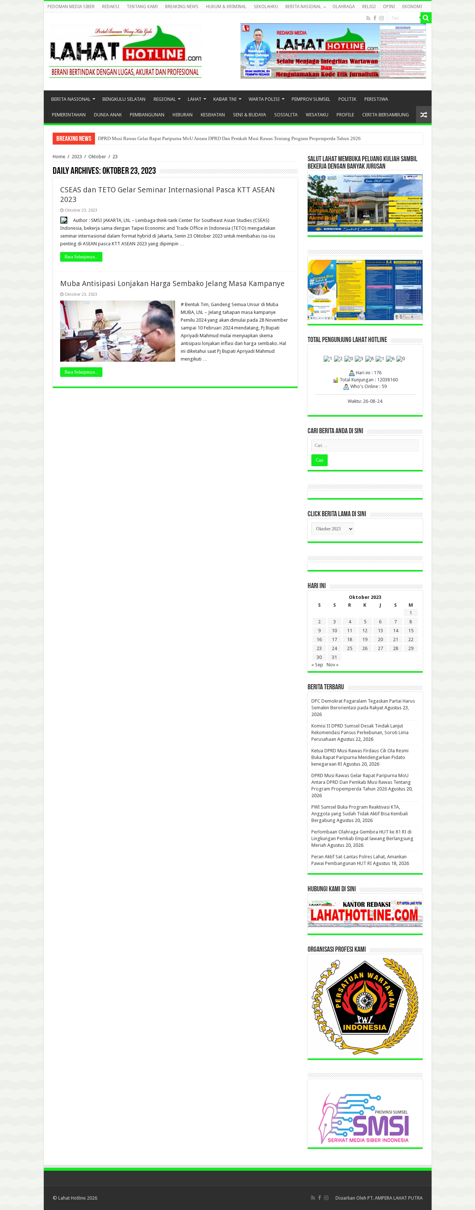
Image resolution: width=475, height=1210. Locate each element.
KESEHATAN (213, 114)
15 (410, 630)
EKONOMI (412, 6)
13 (380, 630)
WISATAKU (317, 114)
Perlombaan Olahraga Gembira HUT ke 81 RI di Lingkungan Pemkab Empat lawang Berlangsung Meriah (362, 838)
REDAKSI (110, 6)
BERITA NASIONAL (303, 6)
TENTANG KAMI (142, 6)
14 (395, 630)
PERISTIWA (376, 99)
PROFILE (345, 114)
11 (349, 630)
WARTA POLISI (264, 99)
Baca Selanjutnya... (81, 256)
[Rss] (368, 18)
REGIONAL (165, 99)
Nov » (332, 664)
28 (395, 648)
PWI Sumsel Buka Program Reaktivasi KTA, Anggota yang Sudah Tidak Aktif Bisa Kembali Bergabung (359, 813)
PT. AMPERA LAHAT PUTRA (395, 1198)
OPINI (389, 6)
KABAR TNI (225, 99)
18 (349, 639)
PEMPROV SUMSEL (311, 99)
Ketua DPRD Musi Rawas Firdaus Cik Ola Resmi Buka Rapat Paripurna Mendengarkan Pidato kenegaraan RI (360, 757)
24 (334, 648)
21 (395, 639)
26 (364, 648)
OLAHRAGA (343, 6)
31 (334, 657)
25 (349, 648)
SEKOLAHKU (266, 6)
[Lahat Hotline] (125, 50)
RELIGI (369, 6)
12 (364, 630)
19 (364, 639)
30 (319, 657)
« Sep (317, 664)
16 (319, 639)
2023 (77, 156)
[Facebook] (375, 18)
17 (334, 639)
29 (410, 648)
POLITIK (347, 99)
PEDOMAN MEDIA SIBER (71, 6)
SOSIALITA (286, 114)
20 (380, 639)
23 (319, 648)
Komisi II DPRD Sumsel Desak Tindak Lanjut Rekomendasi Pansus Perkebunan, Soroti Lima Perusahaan (360, 732)
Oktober (97, 156)
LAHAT (195, 99)
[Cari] (426, 17)
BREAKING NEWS (182, 6)
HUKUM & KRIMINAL (226, 6)
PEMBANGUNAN (147, 114)
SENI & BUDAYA (249, 114)
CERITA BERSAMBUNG (385, 114)
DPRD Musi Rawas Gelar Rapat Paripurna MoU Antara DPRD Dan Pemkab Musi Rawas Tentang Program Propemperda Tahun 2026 (229, 138)
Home (59, 156)
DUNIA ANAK (108, 114)
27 (380, 648)
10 (334, 630)
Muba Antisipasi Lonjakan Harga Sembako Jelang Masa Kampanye (172, 283)
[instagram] (381, 18)
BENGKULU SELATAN (123, 99)
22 (410, 639)
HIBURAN (183, 114)
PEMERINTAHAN (69, 114)
